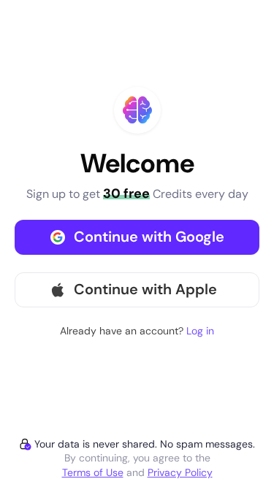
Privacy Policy (180, 472)
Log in (200, 331)
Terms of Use (92, 472)
